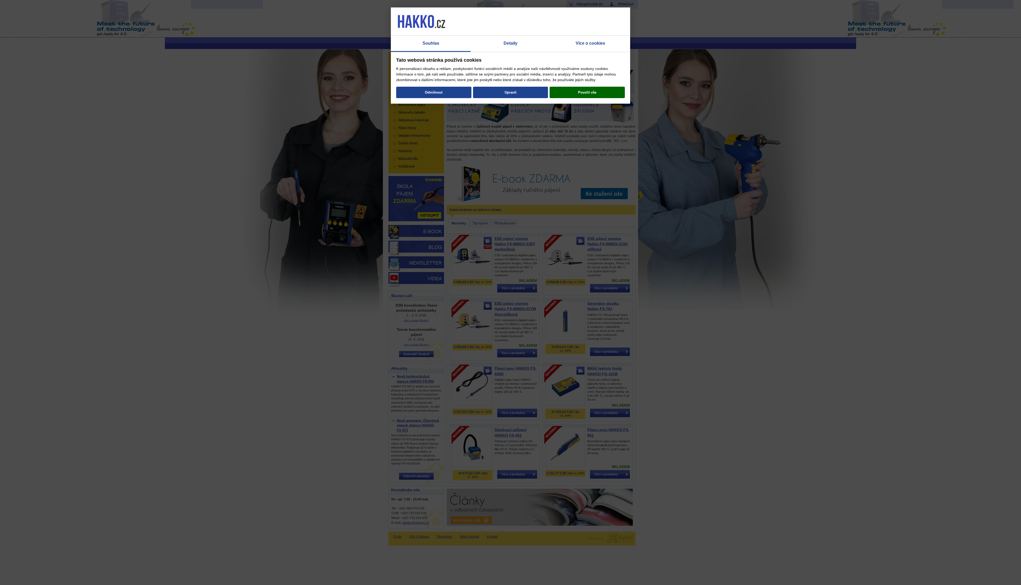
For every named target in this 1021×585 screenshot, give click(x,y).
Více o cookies (590, 43)
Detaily (510, 43)
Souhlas (430, 43)
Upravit (510, 92)
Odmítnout (433, 92)
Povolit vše (587, 92)
